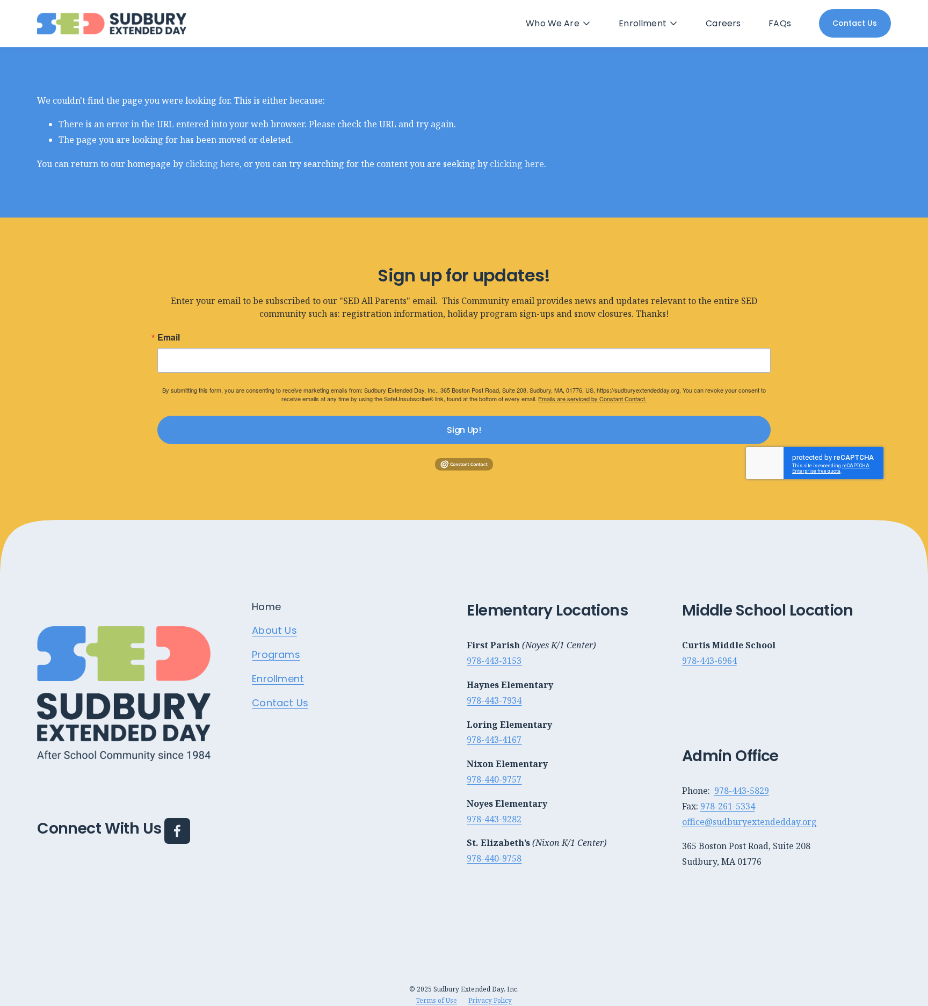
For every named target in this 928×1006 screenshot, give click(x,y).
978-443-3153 (494, 661)
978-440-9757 (494, 779)
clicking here (212, 164)
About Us (274, 630)
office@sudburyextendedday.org (749, 822)
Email (168, 337)
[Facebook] (177, 831)
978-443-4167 (494, 740)
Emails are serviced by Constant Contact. (592, 398)
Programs (276, 655)
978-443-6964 (709, 661)
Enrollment (278, 679)
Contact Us (854, 23)
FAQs (780, 23)
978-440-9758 (494, 858)
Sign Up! (464, 430)
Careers (723, 23)
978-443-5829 (741, 791)
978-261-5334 (727, 806)
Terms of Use (436, 1000)
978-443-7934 (494, 700)
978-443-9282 (494, 819)
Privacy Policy (490, 1000)
